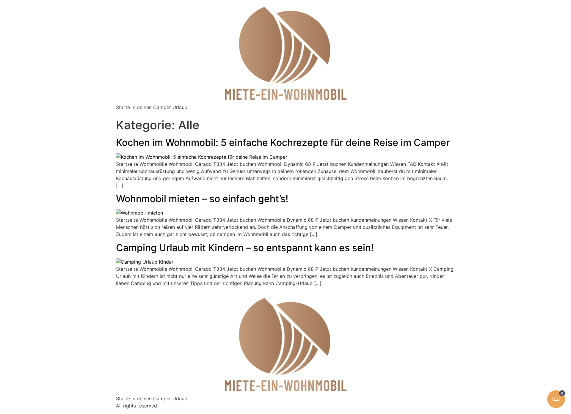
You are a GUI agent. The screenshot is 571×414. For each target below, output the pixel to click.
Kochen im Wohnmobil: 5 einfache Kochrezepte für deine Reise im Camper (283, 142)
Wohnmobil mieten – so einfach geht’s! (202, 198)
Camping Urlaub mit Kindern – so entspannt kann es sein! (245, 248)
